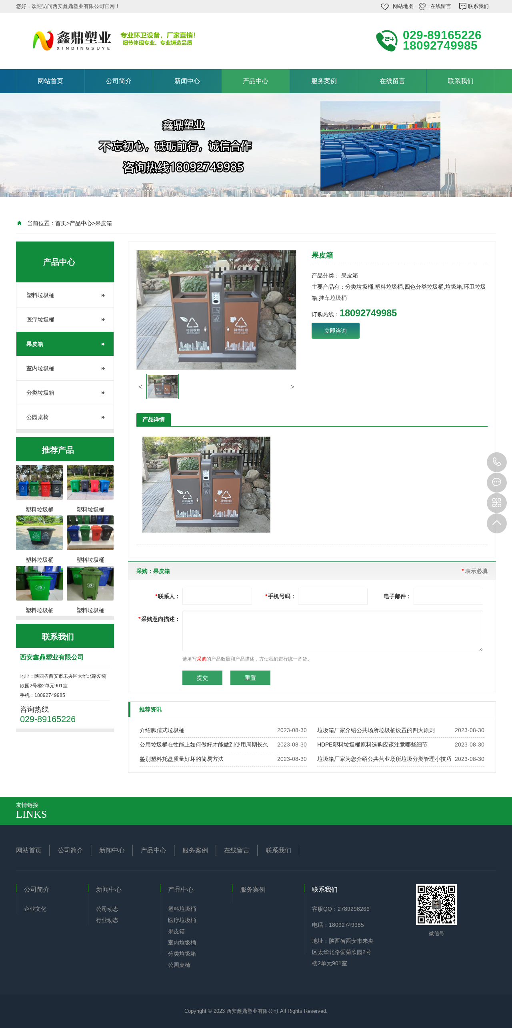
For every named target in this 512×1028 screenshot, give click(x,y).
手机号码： (280, 596)
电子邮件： (398, 596)
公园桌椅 (37, 417)
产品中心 (255, 81)
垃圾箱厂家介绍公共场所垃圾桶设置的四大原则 (376, 730)
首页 (60, 223)
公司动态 (107, 909)
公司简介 (119, 81)
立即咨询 (335, 330)
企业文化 (35, 909)
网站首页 (50, 81)
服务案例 (324, 81)
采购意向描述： (159, 619)
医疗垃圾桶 (40, 319)
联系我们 (478, 6)
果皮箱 (103, 223)
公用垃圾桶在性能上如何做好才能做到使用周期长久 (204, 744)
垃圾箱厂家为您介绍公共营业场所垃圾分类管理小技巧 (384, 759)
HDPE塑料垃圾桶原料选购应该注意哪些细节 (372, 744)
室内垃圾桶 (40, 368)
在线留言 (440, 6)
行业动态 (107, 920)
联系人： (167, 596)
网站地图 (403, 6)
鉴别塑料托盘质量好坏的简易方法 (182, 759)
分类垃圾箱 (40, 392)
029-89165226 (497, 462)
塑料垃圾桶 (40, 295)
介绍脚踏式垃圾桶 (162, 730)
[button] (140, 387)
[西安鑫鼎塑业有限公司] (124, 40)
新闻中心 (187, 81)
